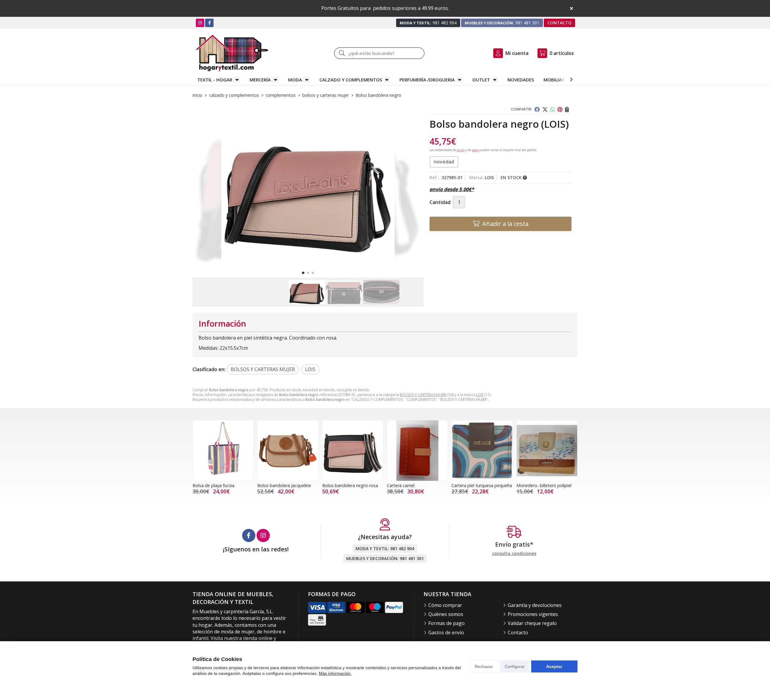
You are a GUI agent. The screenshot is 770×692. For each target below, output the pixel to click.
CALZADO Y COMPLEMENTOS (350, 80)
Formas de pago (446, 623)
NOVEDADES (520, 80)
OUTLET (481, 80)
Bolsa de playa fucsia (213, 485)
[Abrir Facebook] (209, 23)
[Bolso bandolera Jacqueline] (287, 450)
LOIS (479, 394)
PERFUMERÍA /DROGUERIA (427, 80)
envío (460, 150)
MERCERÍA (260, 80)
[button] (303, 273)
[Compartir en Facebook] (537, 109)
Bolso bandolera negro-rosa (350, 485)
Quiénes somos (445, 614)
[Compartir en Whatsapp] (552, 109)
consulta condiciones (514, 553)
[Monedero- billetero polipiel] (547, 450)
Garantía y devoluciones (535, 605)
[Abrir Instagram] (200, 23)
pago (475, 150)
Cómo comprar (445, 605)
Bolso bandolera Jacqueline (284, 485)
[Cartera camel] (417, 450)
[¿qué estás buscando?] (379, 53)
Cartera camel (400, 485)
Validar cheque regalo (532, 623)
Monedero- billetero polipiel (543, 485)
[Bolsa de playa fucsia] (223, 450)
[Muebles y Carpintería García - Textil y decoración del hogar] (232, 53)
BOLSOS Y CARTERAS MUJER (423, 394)
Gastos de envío (446, 632)
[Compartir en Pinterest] (559, 109)
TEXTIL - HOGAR (214, 80)
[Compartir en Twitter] (545, 109)
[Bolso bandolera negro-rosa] (352, 450)
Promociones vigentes (533, 614)
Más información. (335, 673)
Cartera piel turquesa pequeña (481, 485)
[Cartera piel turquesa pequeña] (482, 450)
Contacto (518, 632)
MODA (295, 80)
